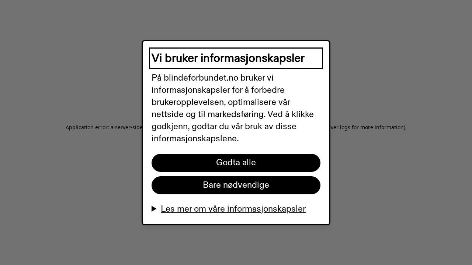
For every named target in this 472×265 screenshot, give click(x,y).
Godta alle (236, 162)
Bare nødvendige (236, 185)
